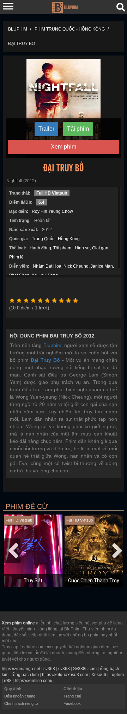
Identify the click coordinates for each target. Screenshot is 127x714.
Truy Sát (33, 580)
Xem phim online (18, 623)
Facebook (72, 703)
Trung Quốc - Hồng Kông (56, 238)
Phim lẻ (16, 257)
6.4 (41, 202)
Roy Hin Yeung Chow (52, 211)
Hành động (40, 247)
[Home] (65, 6)
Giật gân (100, 247)
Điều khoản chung (19, 696)
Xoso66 (98, 674)
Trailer (46, 129)
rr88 (8, 680)
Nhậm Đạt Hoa (47, 266)
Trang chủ (72, 696)
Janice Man (102, 266)
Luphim (116, 674)
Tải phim (78, 129)
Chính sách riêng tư (21, 703)
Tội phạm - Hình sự (71, 247)
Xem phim (63, 147)
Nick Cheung (76, 266)
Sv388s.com (85, 668)
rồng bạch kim (25, 674)
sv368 (49, 668)
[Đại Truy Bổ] (63, 108)
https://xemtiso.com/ (33, 680)
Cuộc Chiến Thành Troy (93, 580)
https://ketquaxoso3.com (65, 674)
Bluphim (52, 345)
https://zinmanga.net (21, 668)
